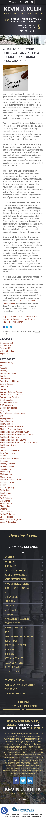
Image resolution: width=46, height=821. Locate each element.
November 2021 (7, 345)
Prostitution (5, 493)
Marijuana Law (6, 474)
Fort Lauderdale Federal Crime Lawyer (17, 434)
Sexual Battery (6, 503)
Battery (3, 370)
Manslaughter (13, 610)
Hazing (3, 456)
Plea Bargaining (7, 487)
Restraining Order (15, 645)
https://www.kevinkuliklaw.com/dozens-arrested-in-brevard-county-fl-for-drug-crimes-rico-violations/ (20, 319)
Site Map (23, 800)
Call (21, 2)
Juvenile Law (6, 469)
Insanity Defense (7, 463)
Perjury (3, 485)
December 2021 (7, 343)
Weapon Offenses (14, 693)
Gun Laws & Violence (9, 450)
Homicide (4, 461)
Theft (8, 676)
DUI (1, 416)
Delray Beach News (9, 402)
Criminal (3, 389)
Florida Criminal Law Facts (11, 426)
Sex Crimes (5, 501)
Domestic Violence (8, 408)
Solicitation (12, 671)
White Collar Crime (8, 522)
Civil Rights (5, 379)
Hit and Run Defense (9, 458)
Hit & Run (9, 601)
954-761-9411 (27, 30)
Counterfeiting (6, 384)
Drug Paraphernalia (16, 588)
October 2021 (6, 348)
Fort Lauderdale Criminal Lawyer (14, 432)
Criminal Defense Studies (11, 394)
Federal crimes (6, 421)
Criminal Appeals (14, 570)
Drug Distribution (15, 579)
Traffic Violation (14, 680)
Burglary (3, 376)
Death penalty (6, 400)
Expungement (12, 596)
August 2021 (6, 353)
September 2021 (7, 351)
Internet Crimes (7, 466)
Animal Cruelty (6, 363)
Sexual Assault (13, 658)
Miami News (5, 477)
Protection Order (15, 627)
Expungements (6, 418)
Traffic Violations (7, 514)
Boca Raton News (8, 373)
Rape (7, 632)
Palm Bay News (7, 482)
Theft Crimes (6, 511)
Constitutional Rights (9, 381)
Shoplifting (5, 506)
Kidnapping (5, 471)
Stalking (3, 509)
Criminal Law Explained (10, 397)
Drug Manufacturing (17, 583)
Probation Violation (16, 618)
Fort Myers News (8, 445)
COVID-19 (4, 386)
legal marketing (16, 816)
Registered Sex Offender (19, 636)
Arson (2, 365)
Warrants (10, 689)
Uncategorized (6, 517)
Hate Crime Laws (7, 453)
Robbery (4, 495)
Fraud (2, 448)
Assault (3, 368)
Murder (8, 614)
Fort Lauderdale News (10, 437)
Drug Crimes (5, 410)
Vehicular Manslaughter (10, 519)
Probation (4, 490)
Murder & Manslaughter (10, 479)
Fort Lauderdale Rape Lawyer (13, 440)
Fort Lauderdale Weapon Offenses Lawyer (19, 442)
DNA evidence (6, 405)
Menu (14, 2)
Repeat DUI (10, 640)
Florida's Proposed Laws (11, 429)
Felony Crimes (6, 424)
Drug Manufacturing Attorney (13, 413)
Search (32, 2)
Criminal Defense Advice (11, 392)
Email (27, 2)
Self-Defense (6, 498)
